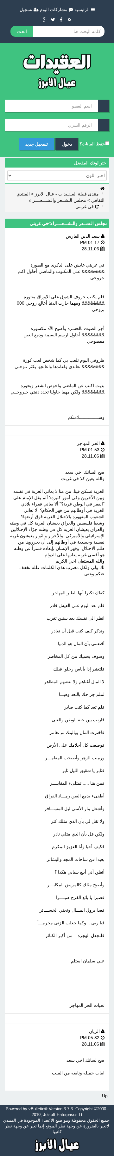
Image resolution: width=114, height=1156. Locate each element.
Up (105, 1095)
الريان (95, 1031)
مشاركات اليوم (54, 9)
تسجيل (27, 9)
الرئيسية (82, 9)
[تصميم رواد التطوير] (57, 1144)
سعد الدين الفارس (83, 236)
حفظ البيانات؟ (92, 143)
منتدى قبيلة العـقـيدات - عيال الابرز (67, 193)
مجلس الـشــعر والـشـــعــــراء (57, 200)
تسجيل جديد (36, 144)
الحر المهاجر (89, 443)
